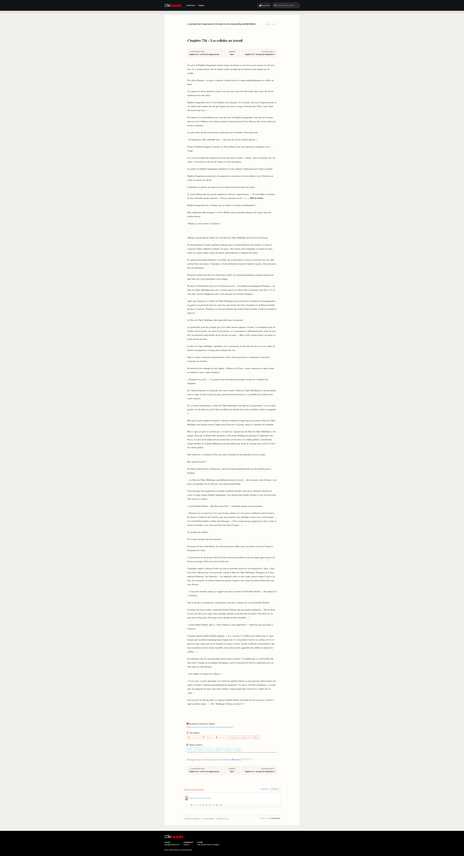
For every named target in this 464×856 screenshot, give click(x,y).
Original (201, 5)
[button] (264, 5)
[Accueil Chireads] (172, 5)
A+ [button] (268, 24)
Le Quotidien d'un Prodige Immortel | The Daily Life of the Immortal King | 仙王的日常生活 (221, 24)
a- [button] (274, 24)
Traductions (190, 5)
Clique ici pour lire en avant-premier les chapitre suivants (209, 727)
